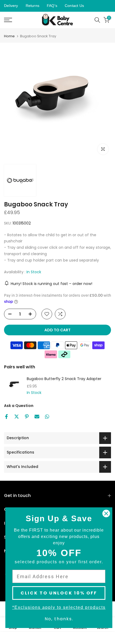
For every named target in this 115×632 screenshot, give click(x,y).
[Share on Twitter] (16, 416)
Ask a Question (18, 405)
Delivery (11, 5)
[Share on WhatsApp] (47, 416)
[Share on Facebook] (6, 416)
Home (9, 36)
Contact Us (74, 5)
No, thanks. (59, 619)
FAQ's (52, 5)
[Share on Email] (36, 416)
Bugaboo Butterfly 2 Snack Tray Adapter (64, 379)
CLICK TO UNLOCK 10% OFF (59, 593)
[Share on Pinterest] (26, 416)
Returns (32, 5)
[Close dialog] (106, 513)
